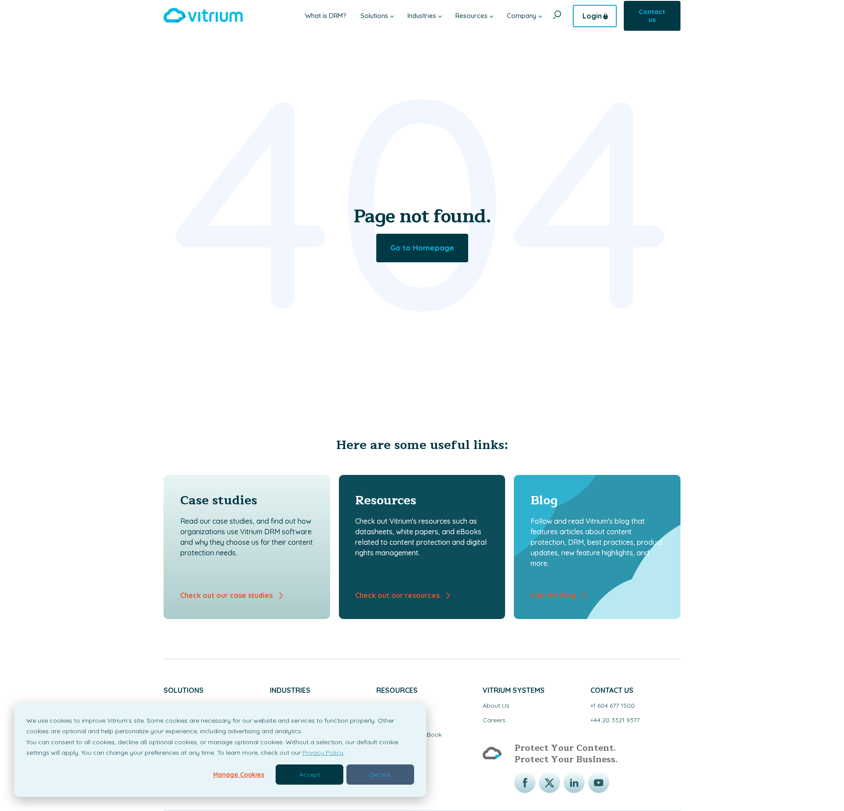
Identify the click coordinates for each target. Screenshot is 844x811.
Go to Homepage (422, 247)
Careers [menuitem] (494, 720)
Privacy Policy (322, 753)
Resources (471, 15)
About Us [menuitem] (496, 706)
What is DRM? (325, 15)
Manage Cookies (238, 774)
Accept (309, 774)
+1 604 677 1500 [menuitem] (612, 706)
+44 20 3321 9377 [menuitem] (615, 720)
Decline (380, 774)
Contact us (652, 15)
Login (592, 15)
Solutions (374, 15)
